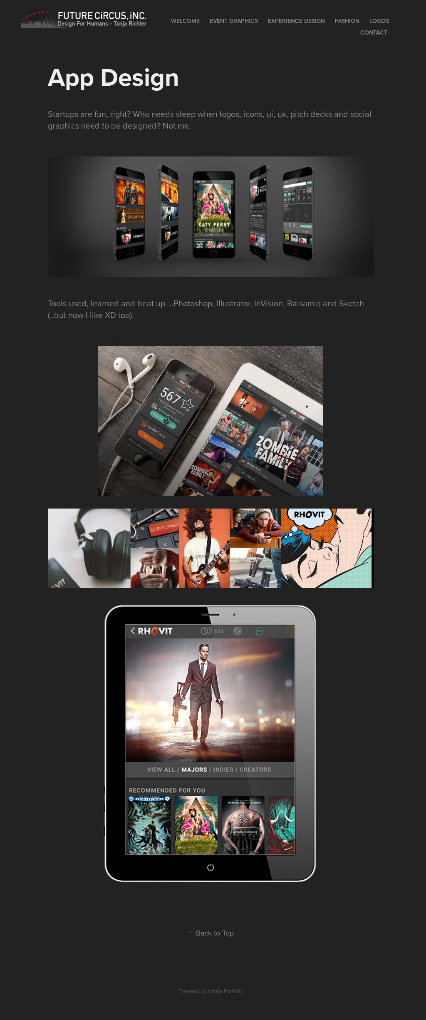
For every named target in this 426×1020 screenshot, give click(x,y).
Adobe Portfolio (225, 991)
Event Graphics (234, 21)
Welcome (185, 21)
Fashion (347, 21)
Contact (373, 32)
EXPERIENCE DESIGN (296, 21)
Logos (379, 21)
